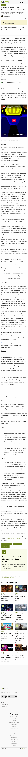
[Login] (25, 2)
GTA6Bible (14, 745)
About (2, 702)
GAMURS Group (24, 748)
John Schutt (17, 600)
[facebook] (12, 696)
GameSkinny (14, 733)
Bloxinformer (14, 743)
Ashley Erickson (18, 640)
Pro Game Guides (14, 716)
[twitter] (9, 696)
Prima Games (14, 724)
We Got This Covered (14, 728)
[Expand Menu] (22, 2)
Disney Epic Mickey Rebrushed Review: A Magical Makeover (7, 615)
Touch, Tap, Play (14, 739)
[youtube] (15, 696)
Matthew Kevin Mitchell (20, 657)
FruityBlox (14, 741)
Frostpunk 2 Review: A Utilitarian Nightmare (20, 615)
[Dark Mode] (20, 2)
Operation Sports (14, 735)
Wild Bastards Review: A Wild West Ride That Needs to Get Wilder (7, 656)
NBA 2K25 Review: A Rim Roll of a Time (20, 655)
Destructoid (14, 730)
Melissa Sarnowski (5, 600)
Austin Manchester (5, 638)
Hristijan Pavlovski (19, 619)
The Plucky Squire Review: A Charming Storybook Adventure (7, 635)
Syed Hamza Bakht (5, 661)
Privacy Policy (4, 706)
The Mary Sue (14, 737)
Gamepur (14, 720)
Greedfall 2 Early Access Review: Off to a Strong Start (7, 596)
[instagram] (5, 696)
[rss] (2, 696)
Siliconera (14, 726)
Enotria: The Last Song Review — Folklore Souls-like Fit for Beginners (20, 635)
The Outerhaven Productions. (14, 538)
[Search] (17, 2)
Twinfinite (14, 718)
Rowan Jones (4, 619)
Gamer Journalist (14, 732)
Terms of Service (4, 704)
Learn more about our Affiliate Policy (7, 577)
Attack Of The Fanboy (14, 722)
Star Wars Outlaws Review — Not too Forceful (20, 596)
